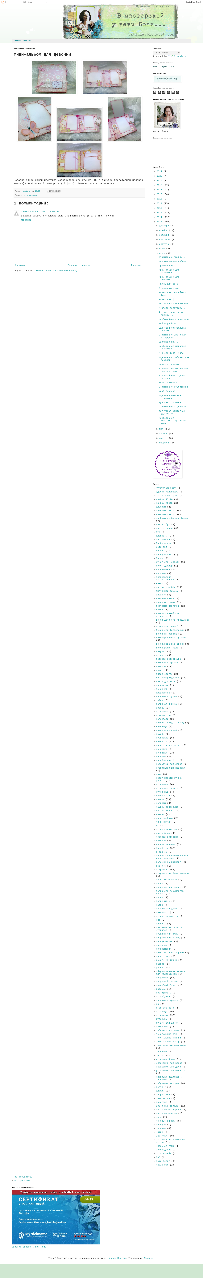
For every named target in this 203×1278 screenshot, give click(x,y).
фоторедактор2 (23, 1177)
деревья (161, 655)
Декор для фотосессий (170, 630)
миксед (160, 814)
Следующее (21, 265)
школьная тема (165, 1146)
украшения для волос (169, 1063)
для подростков (165, 681)
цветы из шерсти (166, 1113)
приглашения (163, 949)
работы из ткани (166, 960)
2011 (160, 217)
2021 (160, 171)
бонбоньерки (163, 543)
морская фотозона (167, 837)
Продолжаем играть (170, 266)
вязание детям (165, 598)
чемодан (161, 1125)
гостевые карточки (168, 606)
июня (162, 253)
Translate (180, 56)
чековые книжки (165, 1121)
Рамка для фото (168, 284)
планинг (161, 924)
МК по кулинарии (166, 829)
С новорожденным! (170, 288)
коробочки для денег (169, 764)
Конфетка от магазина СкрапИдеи (172, 347)
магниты (161, 803)
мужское (161, 841)
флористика (163, 1094)
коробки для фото (167, 760)
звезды (160, 708)
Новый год (162, 848)
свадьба (161, 989)
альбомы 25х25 (165, 514)
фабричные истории (168, 1083)
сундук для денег (167, 1023)
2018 (160, 185)
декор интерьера (166, 634)
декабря (164, 226)
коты (159, 774)
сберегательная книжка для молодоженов (170, 972)
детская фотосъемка (168, 659)
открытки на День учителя (172, 873)
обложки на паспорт (168, 862)
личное (160, 799)
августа (164, 244)
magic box (162, 1165)
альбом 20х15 (164, 503)
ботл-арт (161, 547)
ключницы (161, 726)
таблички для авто (168, 1030)
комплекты (162, 738)
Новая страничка (169, 364)
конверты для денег (168, 745)
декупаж (161, 651)
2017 (160, 190)
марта (163, 438)
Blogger (148, 1258)
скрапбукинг (163, 996)
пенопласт (162, 912)
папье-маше (163, 901)
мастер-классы (165, 811)
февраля (164, 443)
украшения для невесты (170, 1070)
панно (159, 883)
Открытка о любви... (172, 257)
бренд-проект (164, 554)
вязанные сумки (165, 602)
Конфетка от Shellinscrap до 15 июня (172, 421)
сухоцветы (162, 1026)
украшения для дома (168, 1067)
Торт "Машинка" (168, 382)
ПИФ (158, 920)
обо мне (161, 866)
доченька (161, 689)
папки (159, 897)
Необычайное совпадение (174, 319)
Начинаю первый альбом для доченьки (173, 370)
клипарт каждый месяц (170, 723)
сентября (165, 239)
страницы (166, 488)
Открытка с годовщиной (173, 387)
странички (162, 1015)
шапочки (161, 1128)
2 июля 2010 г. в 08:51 (44, 211)
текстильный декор (168, 1042)
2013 (160, 208)
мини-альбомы (30, 195)
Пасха (159, 905)
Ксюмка (24, 211)
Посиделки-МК (164, 941)
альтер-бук (163, 524)
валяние (161, 573)
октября (164, 235)
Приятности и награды (170, 952)
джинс (159, 670)
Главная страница (22, 41)
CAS (158, 1157)
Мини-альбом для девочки (169, 278)
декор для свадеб (167, 626)
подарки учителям (167, 934)
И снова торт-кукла (171, 353)
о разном (161, 852)
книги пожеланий (166, 730)
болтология (163, 539)
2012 (160, 213)
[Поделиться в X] (53, 191)
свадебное (162, 978)
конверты (161, 741)
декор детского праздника (172, 620)
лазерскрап (163, 796)
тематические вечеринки (171, 1045)
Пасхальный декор (167, 909)
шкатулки (161, 1136)
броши (159, 558)
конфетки (161, 753)
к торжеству (163, 715)
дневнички (162, 685)
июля (162, 249)
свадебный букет (166, 985)
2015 (160, 199)
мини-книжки (163, 822)
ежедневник (163, 693)
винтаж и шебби (165, 587)
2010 (160, 222)
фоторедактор (23, 1180)
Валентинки (163, 569)
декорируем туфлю (167, 648)
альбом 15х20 (164, 499)
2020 (160, 176)
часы (159, 1117)
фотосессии (163, 1098)
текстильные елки (167, 1034)
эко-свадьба (163, 1153)
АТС (158, 532)
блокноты (161, 536)
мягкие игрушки (165, 844)
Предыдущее (137, 265)
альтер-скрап (164, 528)
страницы (161, 1011)
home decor (163, 1161)
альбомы (161, 507)
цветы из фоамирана (168, 1109)
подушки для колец (168, 937)
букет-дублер (164, 566)
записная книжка (166, 704)
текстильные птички (168, 1038)
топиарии (161, 1052)
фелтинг (161, 1087)
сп (157, 1004)
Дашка (159, 610)
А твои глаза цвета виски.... (171, 313)
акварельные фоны (167, 496)
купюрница (162, 792)
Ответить (25, 220)
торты (159, 1055)
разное (160, 964)
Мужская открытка (170, 402)
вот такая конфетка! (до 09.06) (172, 412)
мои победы (163, 833)
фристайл (161, 1102)
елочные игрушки (166, 696)
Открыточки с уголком (172, 407)
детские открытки (167, 663)
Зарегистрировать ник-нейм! (30, 1247)
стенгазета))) (165, 1008)
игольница (162, 711)
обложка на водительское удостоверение (172, 857)
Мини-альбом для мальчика (169, 271)
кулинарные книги (167, 788)
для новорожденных (168, 678)
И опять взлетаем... (172, 308)
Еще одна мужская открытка (170, 396)
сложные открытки (167, 1000)
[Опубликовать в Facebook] (56, 191)
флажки (160, 1091)
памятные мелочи (166, 880)
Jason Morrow (117, 1258)
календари (162, 719)
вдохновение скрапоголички (165, 578)
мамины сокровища (167, 807)
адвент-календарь (167, 492)
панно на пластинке (168, 887)
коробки (161, 756)
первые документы (167, 916)
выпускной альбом (167, 591)
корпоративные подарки (170, 768)
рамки (159, 968)
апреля (164, 433)
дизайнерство (164, 674)
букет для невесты (168, 562)
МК (157, 826)
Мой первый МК (168, 324)
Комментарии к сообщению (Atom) (56, 270)
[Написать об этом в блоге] (51, 191)
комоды (160, 734)
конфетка (161, 749)
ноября (164, 230)
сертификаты (163, 993)
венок (159, 583)
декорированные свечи (170, 644)
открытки (161, 870)
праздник (161, 945)
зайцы (159, 700)
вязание (161, 595)
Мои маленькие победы (172, 261)
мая (162, 429)
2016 (160, 194)
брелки (160, 551)
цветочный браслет (168, 1106)
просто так (163, 956)
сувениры (161, 1019)
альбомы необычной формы (172, 518)
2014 (160, 203)
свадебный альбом (167, 981)
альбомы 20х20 (165, 510)
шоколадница (163, 1150)
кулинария (162, 784)
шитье (159, 1132)
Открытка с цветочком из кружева (172, 336)
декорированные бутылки (171, 637)
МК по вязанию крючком (173, 304)
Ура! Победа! (167, 391)
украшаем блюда (165, 1059)
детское (161, 666)
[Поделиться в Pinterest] (59, 191)
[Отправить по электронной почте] (48, 191)
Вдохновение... (168, 342)
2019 (160, 180)
